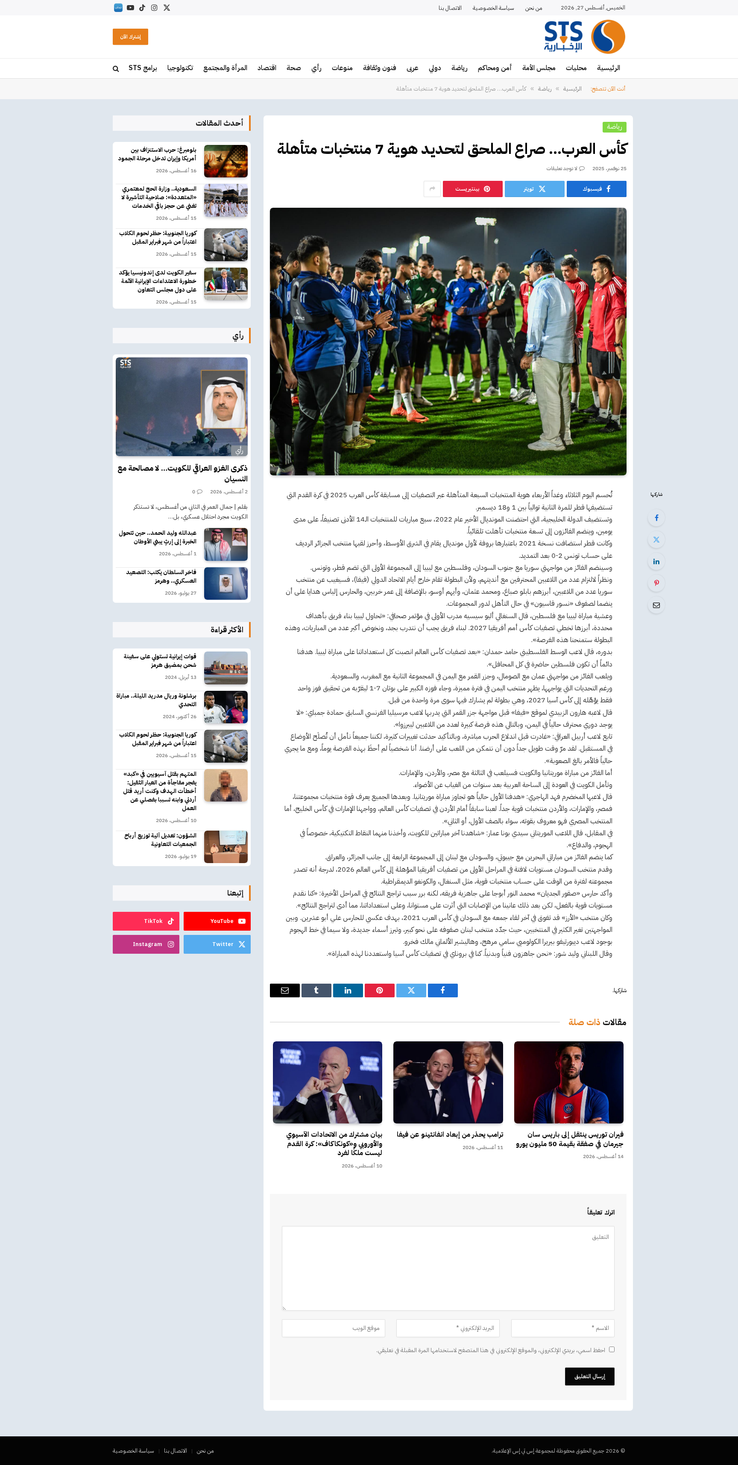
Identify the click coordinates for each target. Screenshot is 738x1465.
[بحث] (117, 68)
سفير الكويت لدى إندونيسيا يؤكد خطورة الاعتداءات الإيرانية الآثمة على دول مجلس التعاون (157, 281)
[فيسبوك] (656, 517)
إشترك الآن (130, 37)
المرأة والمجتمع (225, 68)
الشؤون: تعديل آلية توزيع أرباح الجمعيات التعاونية (160, 840)
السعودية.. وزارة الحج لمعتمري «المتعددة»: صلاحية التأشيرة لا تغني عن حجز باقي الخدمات (158, 197)
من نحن (533, 8)
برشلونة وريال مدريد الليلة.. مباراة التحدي (156, 700)
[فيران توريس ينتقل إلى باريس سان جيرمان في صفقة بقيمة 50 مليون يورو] (569, 1082)
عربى (413, 68)
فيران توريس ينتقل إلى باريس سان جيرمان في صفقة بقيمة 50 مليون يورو (570, 1139)
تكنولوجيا (180, 68)
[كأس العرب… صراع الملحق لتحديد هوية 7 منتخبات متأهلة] (448, 341)
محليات (576, 68)
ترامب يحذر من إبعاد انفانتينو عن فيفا (450, 1135)
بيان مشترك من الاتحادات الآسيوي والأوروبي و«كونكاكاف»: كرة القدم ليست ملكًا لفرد (334, 1144)
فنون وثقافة (379, 68)
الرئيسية (608, 68)
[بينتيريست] (656, 583)
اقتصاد (267, 68)
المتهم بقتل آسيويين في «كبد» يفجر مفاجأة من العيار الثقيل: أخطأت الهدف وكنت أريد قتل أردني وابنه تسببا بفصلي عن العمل (159, 791)
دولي (435, 68)
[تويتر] (656, 539)
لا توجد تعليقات (562, 168)
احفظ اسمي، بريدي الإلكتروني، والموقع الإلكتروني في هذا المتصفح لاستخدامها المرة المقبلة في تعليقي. (490, 1350)
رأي (316, 68)
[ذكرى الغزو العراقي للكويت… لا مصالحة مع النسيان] (182, 407)
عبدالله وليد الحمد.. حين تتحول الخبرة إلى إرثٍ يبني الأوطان (157, 537)
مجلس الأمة (539, 68)
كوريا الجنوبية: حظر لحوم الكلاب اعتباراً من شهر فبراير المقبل (157, 237)
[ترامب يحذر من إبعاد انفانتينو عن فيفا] (448, 1082)
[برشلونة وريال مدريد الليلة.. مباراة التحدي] (226, 707)
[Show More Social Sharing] (432, 189)
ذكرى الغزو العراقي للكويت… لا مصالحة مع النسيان (182, 473)
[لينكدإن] (656, 561)
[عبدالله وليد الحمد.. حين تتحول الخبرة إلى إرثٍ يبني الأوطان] (226, 544)
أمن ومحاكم (495, 68)
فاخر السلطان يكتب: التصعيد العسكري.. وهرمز (161, 576)
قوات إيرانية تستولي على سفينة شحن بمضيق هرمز (160, 660)
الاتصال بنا (450, 8)
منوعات (342, 68)
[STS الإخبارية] (584, 36)
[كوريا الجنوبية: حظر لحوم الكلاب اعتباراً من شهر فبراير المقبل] (226, 244)
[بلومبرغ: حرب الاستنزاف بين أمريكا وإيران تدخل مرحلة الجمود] (226, 161)
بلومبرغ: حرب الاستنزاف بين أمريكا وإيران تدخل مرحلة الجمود (157, 154)
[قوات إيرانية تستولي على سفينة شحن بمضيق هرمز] (226, 667)
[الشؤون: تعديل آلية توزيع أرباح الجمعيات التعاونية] (226, 847)
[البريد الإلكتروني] (656, 604)
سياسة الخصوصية (493, 8)
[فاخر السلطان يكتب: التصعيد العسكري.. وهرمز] (226, 583)
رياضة (459, 68)
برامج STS (143, 68)
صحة (294, 68)
